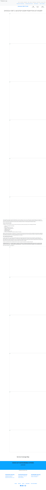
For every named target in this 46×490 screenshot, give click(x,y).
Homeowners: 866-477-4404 (23, 6)
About (19, 2)
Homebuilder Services (35, 474)
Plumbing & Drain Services (29, 3)
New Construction (42, 7)
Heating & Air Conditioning (20, 3)
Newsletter (25, 2)
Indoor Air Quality (42, 3)
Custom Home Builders (34, 476)
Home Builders (38, 7)
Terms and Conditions (34, 483)
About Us (19, 483)
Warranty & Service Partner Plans (9, 477)
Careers (31, 2)
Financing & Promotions (8, 476)
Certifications (34, 2)
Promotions (21, 2)
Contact (16, 483)
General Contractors (21, 477)
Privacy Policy (27, 483)
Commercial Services (22, 474)
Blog (28, 2)
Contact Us (42, 2)
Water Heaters (36, 3)
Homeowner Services (9, 474)
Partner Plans (38, 2)
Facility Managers (20, 476)
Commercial (33, 7)
